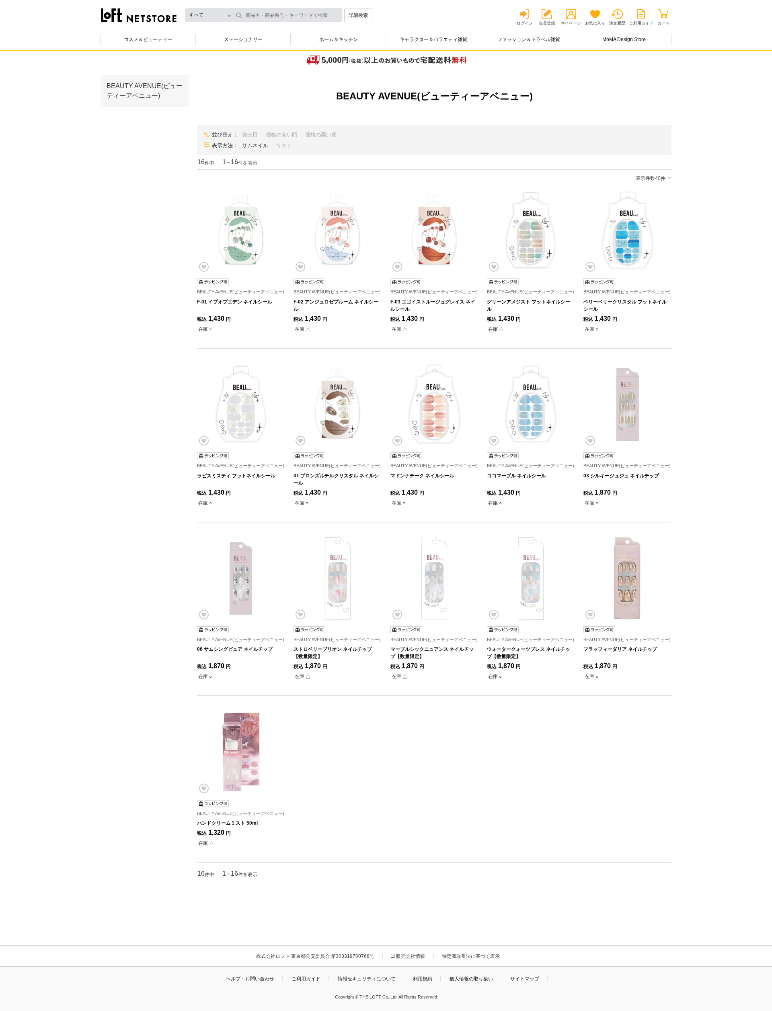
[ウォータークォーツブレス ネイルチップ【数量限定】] (531, 578)
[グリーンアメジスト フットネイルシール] (531, 230)
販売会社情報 (410, 956)
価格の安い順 (281, 134)
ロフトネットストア (139, 15)
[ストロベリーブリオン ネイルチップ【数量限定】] (337, 578)
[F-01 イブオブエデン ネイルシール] (241, 230)
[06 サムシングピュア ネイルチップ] (241, 578)
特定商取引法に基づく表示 (471, 956)
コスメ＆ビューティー (148, 39)
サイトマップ (524, 978)
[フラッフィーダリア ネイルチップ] (627, 578)
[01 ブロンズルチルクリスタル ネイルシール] (337, 404)
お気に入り (595, 23)
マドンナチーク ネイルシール (422, 476)
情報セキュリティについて (367, 978)
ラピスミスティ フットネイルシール (236, 476)
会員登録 (547, 23)
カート (663, 23)
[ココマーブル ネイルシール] (531, 404)
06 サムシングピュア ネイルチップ (235, 649)
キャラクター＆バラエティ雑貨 (433, 39)
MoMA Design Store (624, 39)
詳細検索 (358, 15)
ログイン (525, 23)
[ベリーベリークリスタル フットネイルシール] (627, 230)
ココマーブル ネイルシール (516, 476)
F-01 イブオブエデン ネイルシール (234, 302)
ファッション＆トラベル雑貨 (528, 39)
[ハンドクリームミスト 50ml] (241, 752)
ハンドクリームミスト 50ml (227, 823)
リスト (284, 145)
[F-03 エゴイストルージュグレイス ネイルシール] (434, 230)
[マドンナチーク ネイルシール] (434, 404)
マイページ (571, 23)
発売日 (250, 134)
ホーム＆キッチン (338, 39)
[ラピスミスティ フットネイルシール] (241, 404)
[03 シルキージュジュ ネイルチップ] (627, 404)
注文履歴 (617, 23)
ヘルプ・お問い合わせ (250, 978)
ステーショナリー (243, 39)
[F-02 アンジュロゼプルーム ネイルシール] (337, 230)
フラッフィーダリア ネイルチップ (620, 649)
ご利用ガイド (641, 23)
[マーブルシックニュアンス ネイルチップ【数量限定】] (434, 578)
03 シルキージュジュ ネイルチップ (621, 476)
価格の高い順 (321, 134)
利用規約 (422, 978)
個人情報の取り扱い (471, 978)
